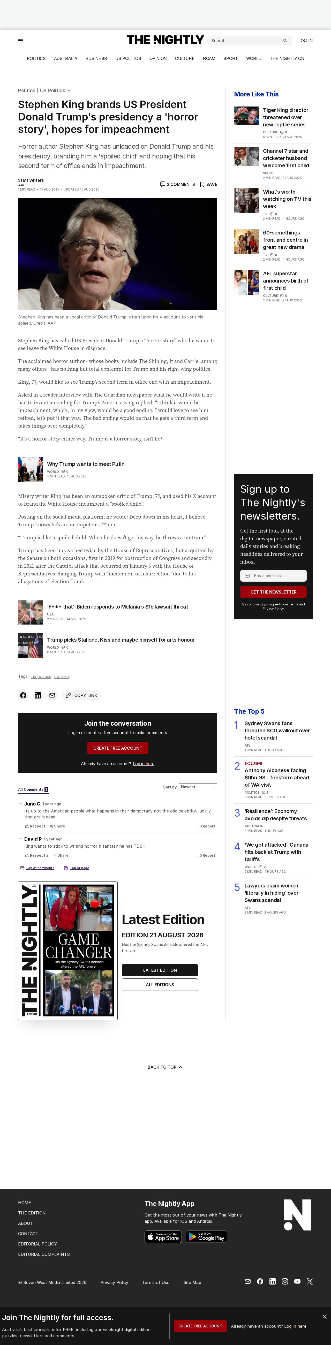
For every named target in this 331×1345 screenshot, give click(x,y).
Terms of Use (155, 1282)
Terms (293, 604)
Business (96, 58)
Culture (185, 58)
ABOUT (25, 1223)
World (254, 58)
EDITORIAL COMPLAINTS (44, 1254)
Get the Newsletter (274, 592)
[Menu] (20, 40)
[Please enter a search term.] (285, 40)
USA (50, 614)
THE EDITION (32, 1212)
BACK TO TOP (162, 1067)
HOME (24, 1202)
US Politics (128, 58)
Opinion (158, 58)
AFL (248, 745)
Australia (65, 58)
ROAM (209, 58)
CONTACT (28, 1233)
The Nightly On (287, 58)
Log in (305, 40)
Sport (230, 58)
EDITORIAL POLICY (37, 1244)
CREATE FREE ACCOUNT (117, 748)
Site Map (192, 1282)
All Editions (160, 984)
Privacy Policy (273, 608)
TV (265, 214)
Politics (36, 58)
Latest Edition (160, 970)
